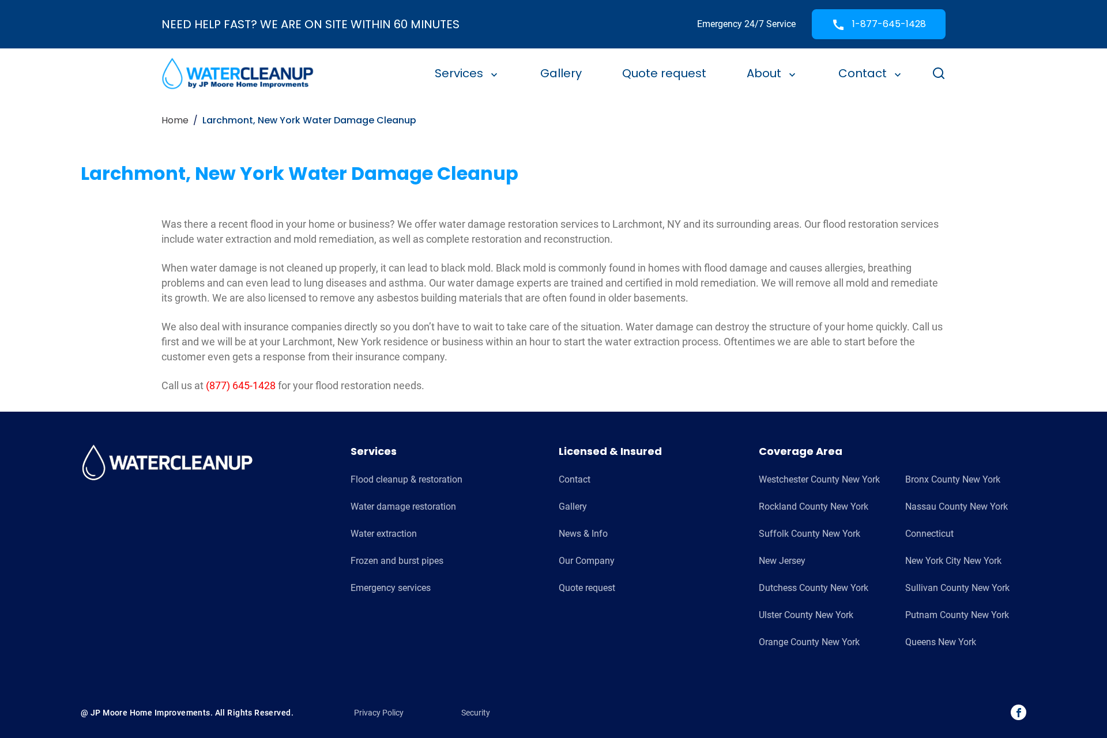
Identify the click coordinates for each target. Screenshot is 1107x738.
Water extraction (384, 533)
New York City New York (953, 560)
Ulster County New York (806, 614)
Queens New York (940, 642)
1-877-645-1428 (888, 24)
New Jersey (782, 560)
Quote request (664, 73)
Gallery (561, 73)
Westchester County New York (819, 479)
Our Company (587, 560)
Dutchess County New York (813, 587)
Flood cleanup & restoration (406, 479)
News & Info (583, 533)
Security (475, 712)
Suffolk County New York (809, 533)
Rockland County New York (813, 506)
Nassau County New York (956, 506)
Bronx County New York (952, 479)
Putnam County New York (957, 614)
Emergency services (391, 587)
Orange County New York (809, 642)
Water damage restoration (403, 506)
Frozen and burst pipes (397, 560)
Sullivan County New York (957, 587)
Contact (862, 73)
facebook (1018, 712)
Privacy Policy (379, 712)
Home (175, 120)
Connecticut (929, 533)
